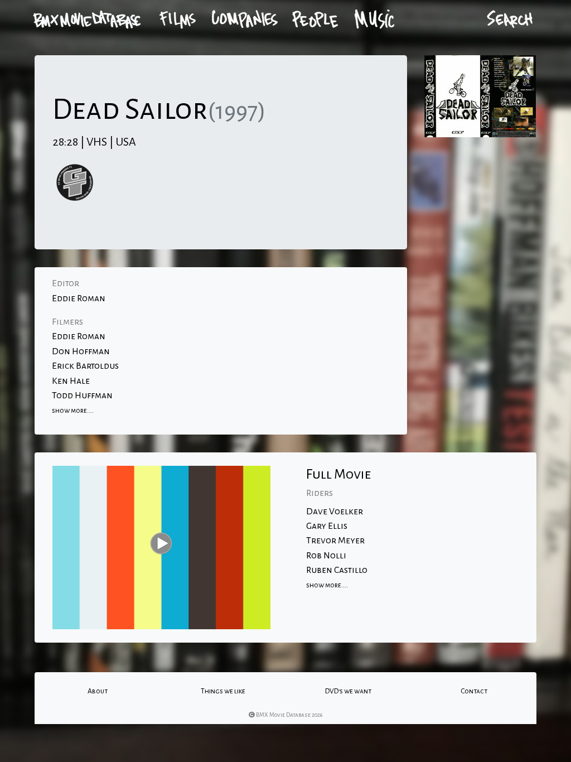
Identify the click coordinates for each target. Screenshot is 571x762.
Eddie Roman (78, 298)
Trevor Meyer (335, 541)
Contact (474, 691)
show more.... (73, 410)
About (98, 691)
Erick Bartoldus (85, 366)
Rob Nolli (326, 556)
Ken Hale (71, 381)
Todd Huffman (82, 395)
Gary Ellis (326, 526)
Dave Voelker (334, 512)
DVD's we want (348, 691)
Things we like (223, 691)
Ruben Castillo (336, 570)
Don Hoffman (81, 351)
